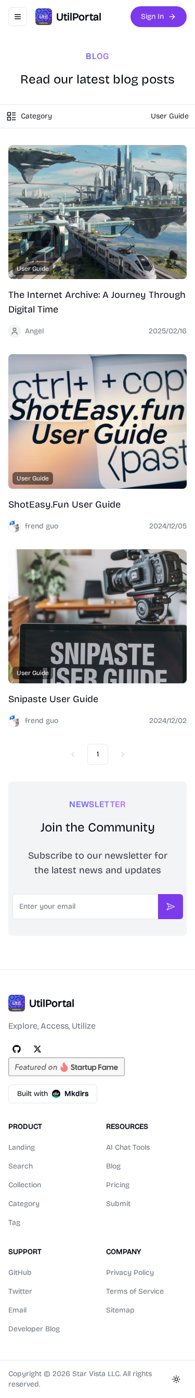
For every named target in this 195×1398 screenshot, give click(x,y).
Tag (14, 1222)
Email (17, 1310)
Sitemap (120, 1310)
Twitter (20, 1291)
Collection (24, 1184)
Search (20, 1166)
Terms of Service (135, 1291)
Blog (113, 1166)
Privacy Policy (130, 1272)
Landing (21, 1147)
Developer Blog (34, 1328)
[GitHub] (16, 1049)
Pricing (117, 1184)
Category (24, 1203)
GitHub (20, 1272)
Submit (118, 1203)
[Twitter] (37, 1049)
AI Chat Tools (128, 1147)
